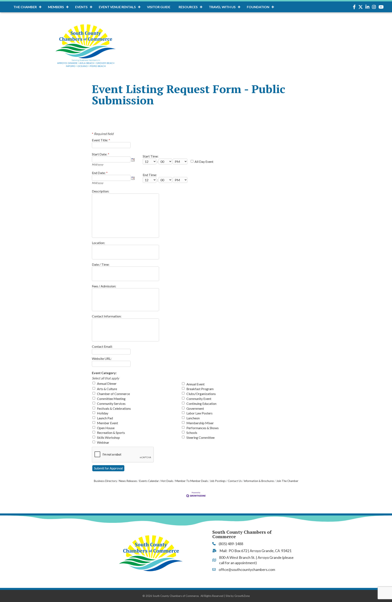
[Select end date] (133, 178)
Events (81, 7)
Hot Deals (167, 481)
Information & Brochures (259, 481)
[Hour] (150, 161)
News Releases (128, 481)
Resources (188, 7)
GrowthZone (242, 595)
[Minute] (165, 161)
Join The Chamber (287, 481)
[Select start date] (133, 159)
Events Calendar (149, 481)
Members (56, 7)
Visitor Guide (158, 7)
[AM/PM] (180, 161)
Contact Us (235, 481)
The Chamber (25, 7)
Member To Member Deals (191, 481)
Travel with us (222, 7)
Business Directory (105, 481)
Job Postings (218, 481)
